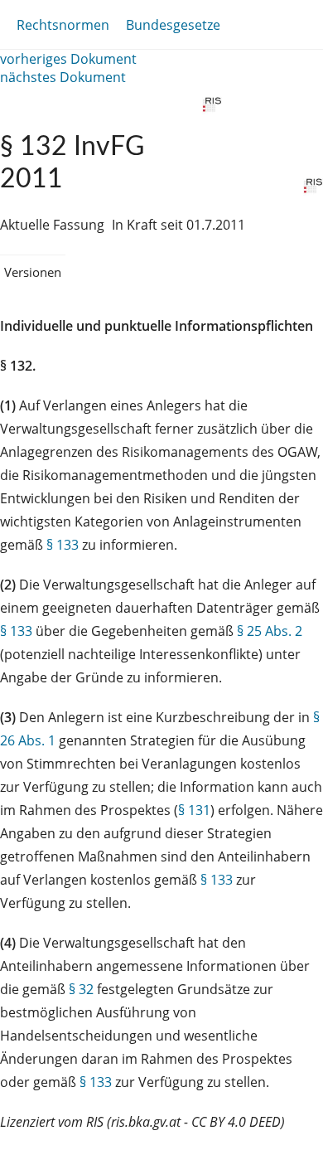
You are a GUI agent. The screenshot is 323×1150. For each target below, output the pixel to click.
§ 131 (194, 810)
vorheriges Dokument (68, 59)
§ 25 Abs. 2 (269, 631)
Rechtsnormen (63, 25)
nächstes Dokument (63, 77)
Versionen (32, 272)
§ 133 (62, 545)
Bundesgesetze (173, 25)
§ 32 (81, 989)
